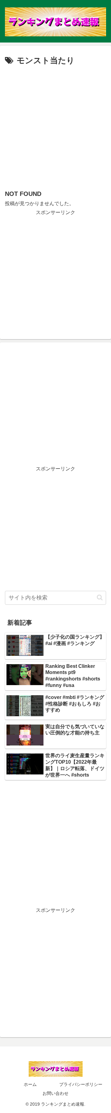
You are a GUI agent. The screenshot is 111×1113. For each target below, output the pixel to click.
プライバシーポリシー (80, 1084)
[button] (99, 597)
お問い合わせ (55, 1093)
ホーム (30, 1084)
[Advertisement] (55, 126)
